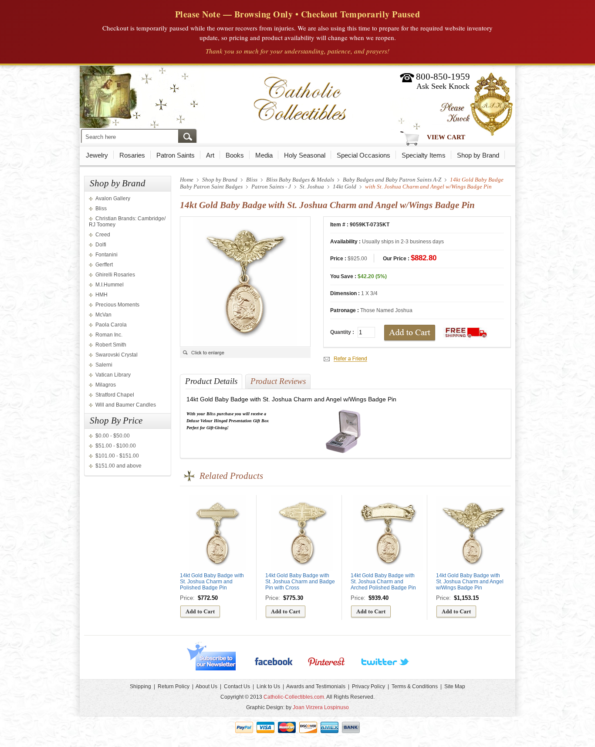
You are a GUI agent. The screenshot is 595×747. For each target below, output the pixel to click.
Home (186, 179)
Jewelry (97, 155)
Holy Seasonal (304, 155)
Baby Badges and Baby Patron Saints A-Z (392, 179)
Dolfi (100, 245)
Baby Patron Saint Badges (211, 186)
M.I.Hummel (109, 285)
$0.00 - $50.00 (112, 436)
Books (235, 155)
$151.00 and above (118, 466)
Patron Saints (175, 155)
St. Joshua (312, 186)
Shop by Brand (478, 155)
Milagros (105, 385)
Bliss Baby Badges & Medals (300, 179)
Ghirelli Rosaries (115, 275)
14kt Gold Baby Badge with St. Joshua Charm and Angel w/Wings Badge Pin (470, 581)
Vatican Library (113, 375)
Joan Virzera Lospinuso (321, 707)
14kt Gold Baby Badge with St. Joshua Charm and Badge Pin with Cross (300, 581)
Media (264, 155)
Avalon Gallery (112, 198)
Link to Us (268, 686)
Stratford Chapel (114, 395)
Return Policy (173, 686)
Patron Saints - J (271, 186)
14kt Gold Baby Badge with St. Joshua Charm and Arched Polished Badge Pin (383, 581)
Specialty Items (424, 155)
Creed (102, 235)
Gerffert (104, 265)
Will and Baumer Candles (125, 405)
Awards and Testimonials (315, 686)
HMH (101, 295)
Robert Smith (110, 345)
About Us (206, 686)
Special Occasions (363, 155)
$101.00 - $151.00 (117, 456)
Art (210, 155)
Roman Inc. (108, 335)
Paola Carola (111, 325)
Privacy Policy (368, 686)
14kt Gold (344, 186)
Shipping (140, 686)
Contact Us (237, 686)
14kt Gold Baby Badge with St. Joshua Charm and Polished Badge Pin (212, 581)
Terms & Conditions (415, 686)
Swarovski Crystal (116, 355)
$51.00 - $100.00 (115, 446)
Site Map (454, 686)
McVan (103, 315)
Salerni (103, 365)
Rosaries (132, 155)
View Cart (446, 137)
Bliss (101, 208)
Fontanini (106, 255)
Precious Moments (117, 305)
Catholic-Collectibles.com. (294, 697)
